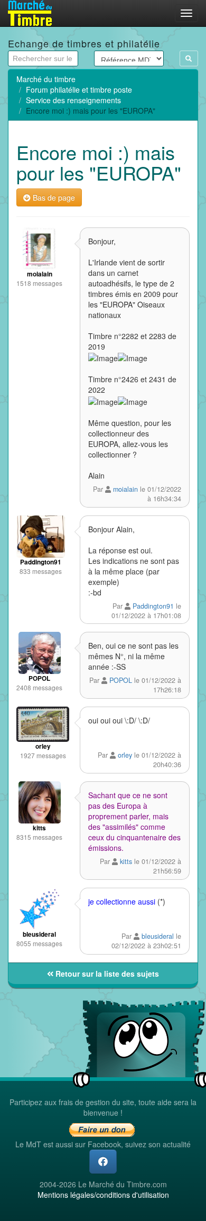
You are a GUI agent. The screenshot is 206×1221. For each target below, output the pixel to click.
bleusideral (158, 936)
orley (125, 755)
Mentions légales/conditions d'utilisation (103, 1194)
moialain (125, 489)
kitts (126, 861)
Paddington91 (153, 606)
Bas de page (53, 197)
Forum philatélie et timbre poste (79, 89)
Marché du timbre (46, 79)
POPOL (120, 680)
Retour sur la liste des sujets (106, 973)
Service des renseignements (73, 100)
